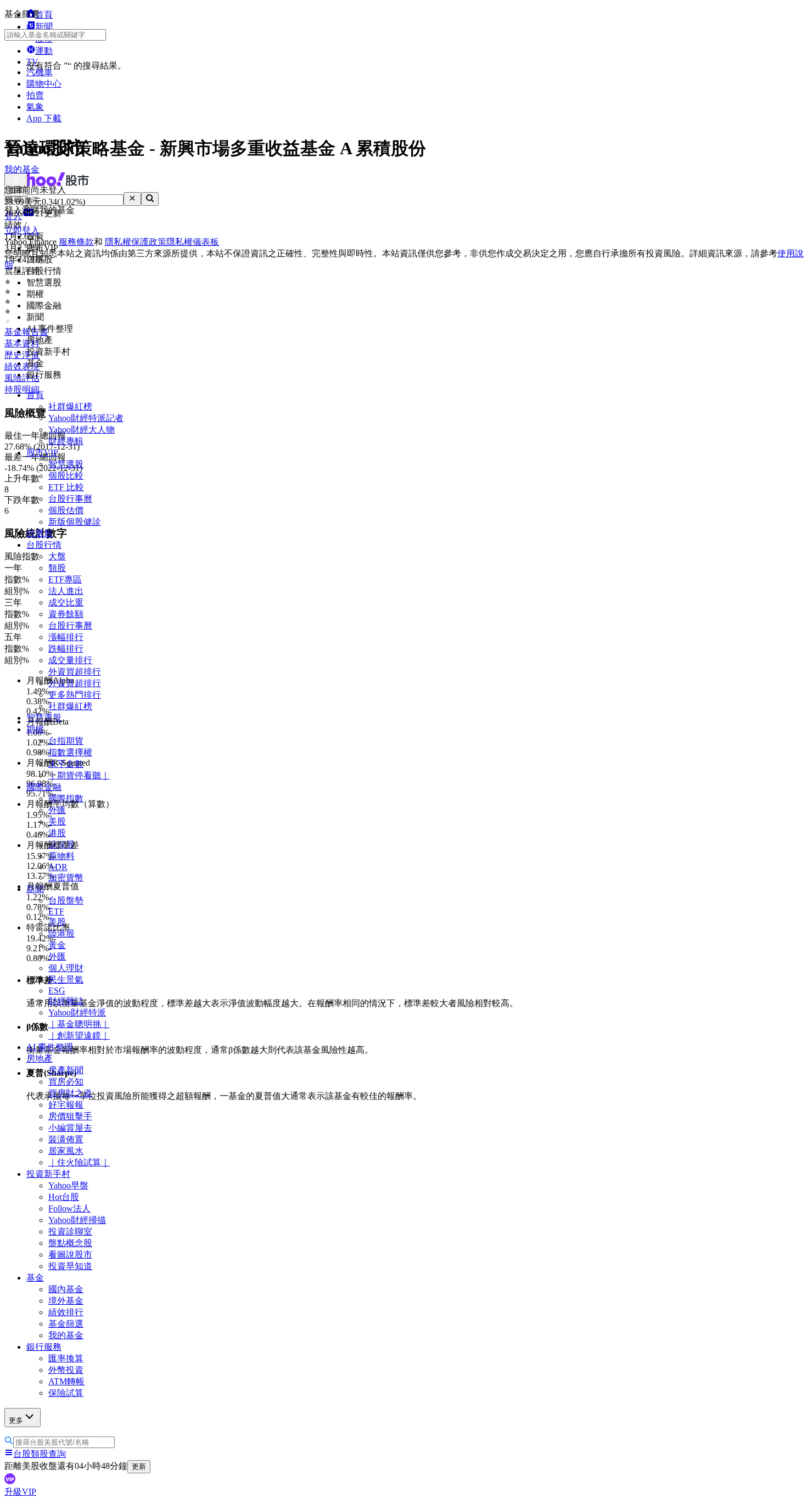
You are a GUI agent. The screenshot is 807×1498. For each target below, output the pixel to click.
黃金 (57, 945)
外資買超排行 (74, 671)
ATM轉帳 (66, 1381)
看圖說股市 (70, 1254)
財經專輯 (65, 441)
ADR (58, 867)
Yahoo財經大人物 (81, 429)
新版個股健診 (74, 521)
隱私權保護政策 (135, 241)
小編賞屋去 (70, 1127)
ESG (56, 990)
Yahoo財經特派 (77, 1012)
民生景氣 (65, 979)
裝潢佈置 (65, 1139)
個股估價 (65, 510)
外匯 (57, 956)
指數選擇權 (70, 752)
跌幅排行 (65, 648)
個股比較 (65, 475)
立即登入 (22, 230)
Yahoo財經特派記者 (86, 418)
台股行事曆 (70, 498)
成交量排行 (70, 660)
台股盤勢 (65, 900)
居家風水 (65, 1150)
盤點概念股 (70, 1243)
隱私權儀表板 (192, 241)
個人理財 (65, 968)
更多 (16, 1420)
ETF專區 (65, 579)
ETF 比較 (66, 487)
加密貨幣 (65, 877)
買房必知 (65, 1081)
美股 (57, 821)
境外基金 (65, 1300)
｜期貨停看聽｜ (79, 775)
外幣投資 (65, 1369)
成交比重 (65, 602)
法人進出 (65, 591)
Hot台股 (63, 1197)
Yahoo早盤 (68, 1185)
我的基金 (65, 1335)
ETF (56, 911)
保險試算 (65, 1393)
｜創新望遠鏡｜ (79, 1035)
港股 (57, 833)
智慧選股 (65, 464)
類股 (57, 568)
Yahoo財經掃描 (77, 1220)
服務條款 (76, 241)
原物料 (61, 856)
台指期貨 (65, 740)
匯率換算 (65, 1358)
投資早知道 (70, 1266)
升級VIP (20, 1491)
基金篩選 (65, 1323)
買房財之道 (70, 1093)
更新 (139, 1466)
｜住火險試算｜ (79, 1162)
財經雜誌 (65, 1001)
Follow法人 (69, 1208)
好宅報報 (65, 1104)
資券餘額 (65, 614)
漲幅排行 (65, 637)
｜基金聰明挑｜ (79, 1024)
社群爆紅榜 (70, 406)
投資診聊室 (70, 1231)
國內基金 (65, 1289)
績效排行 (65, 1312)
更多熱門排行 (74, 694)
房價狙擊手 (70, 1116)
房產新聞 (65, 1070)
